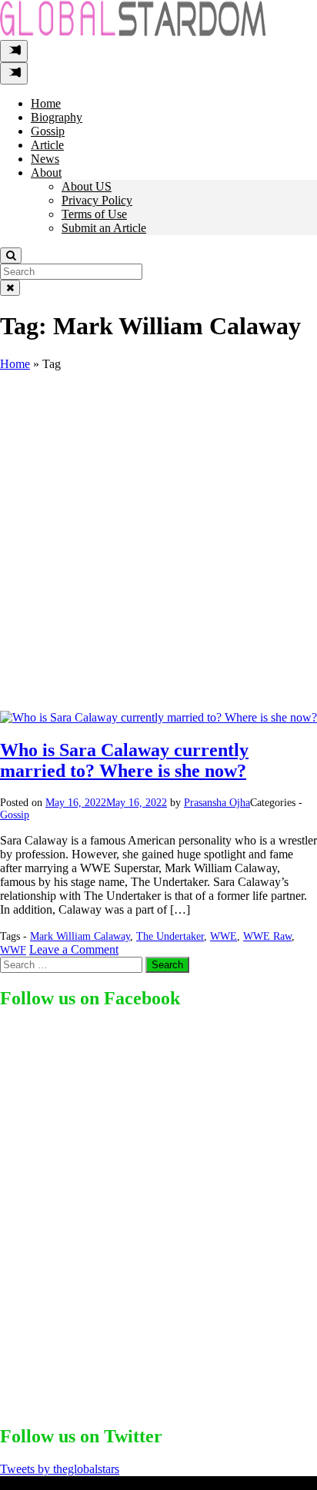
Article (47, 144)
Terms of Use (94, 214)
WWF (13, 950)
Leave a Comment (73, 949)
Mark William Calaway (80, 936)
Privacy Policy (97, 200)
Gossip (48, 131)
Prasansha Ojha (217, 802)
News (45, 158)
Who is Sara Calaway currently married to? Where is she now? (124, 760)
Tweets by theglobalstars (59, 1468)
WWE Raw (267, 936)
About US (87, 186)
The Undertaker (170, 936)
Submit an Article (104, 227)
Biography (56, 117)
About (46, 172)
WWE (223, 936)
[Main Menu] (14, 51)
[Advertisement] (158, 545)
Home (46, 103)
